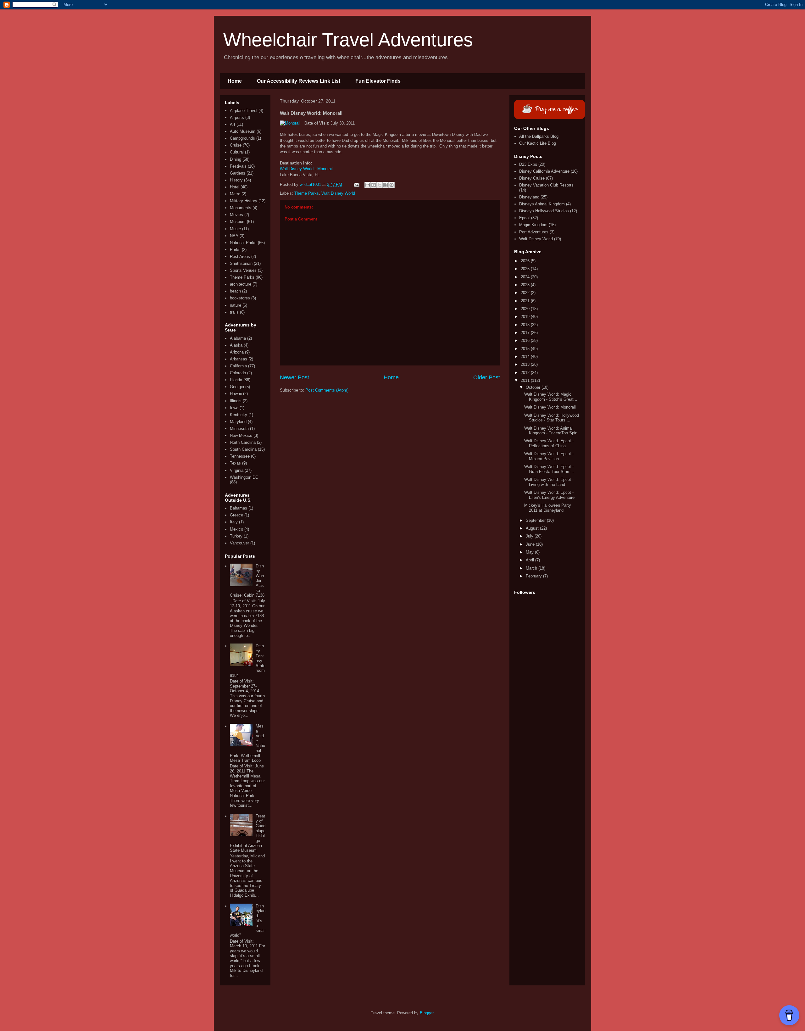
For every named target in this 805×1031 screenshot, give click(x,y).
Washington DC (244, 477)
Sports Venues (243, 270)
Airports (237, 117)
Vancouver (239, 543)
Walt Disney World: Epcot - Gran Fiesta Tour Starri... (549, 469)
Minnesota (239, 428)
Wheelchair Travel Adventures (348, 39)
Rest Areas (240, 256)
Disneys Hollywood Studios (544, 211)
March (532, 568)
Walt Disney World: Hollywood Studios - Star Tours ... (551, 418)
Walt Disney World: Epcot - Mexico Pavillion (549, 456)
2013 (526, 364)
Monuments (240, 207)
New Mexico (241, 435)
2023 (526, 284)
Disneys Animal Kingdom (542, 204)
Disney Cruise (532, 178)
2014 (526, 356)
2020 (526, 308)
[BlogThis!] (373, 185)
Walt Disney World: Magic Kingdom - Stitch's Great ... (551, 397)
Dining (235, 159)
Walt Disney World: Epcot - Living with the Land (549, 482)
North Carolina (243, 442)
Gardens (237, 173)
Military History (243, 200)
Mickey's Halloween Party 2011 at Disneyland (547, 508)
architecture (240, 284)
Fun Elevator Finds (378, 81)
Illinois (236, 400)
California (238, 366)
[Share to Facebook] (385, 185)
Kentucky (238, 414)
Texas (235, 463)
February (534, 576)
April (530, 560)
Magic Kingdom (533, 224)
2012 (526, 372)
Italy (234, 522)
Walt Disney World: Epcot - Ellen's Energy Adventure (549, 495)
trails (234, 312)
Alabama (238, 338)
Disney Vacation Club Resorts (546, 185)
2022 (526, 292)
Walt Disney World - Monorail (306, 168)
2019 (526, 316)
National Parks (243, 242)
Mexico (236, 529)
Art (232, 124)
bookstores (240, 298)
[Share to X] (379, 185)
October (533, 387)
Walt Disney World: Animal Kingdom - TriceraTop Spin (550, 431)
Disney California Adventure (544, 171)
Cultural (237, 152)
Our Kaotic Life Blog (537, 143)
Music (235, 228)
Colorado (238, 373)
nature (235, 305)
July (530, 536)
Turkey (236, 536)
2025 (526, 268)
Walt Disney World (338, 193)
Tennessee (240, 456)
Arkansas (238, 359)
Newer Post (294, 377)
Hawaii (236, 393)
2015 (526, 348)
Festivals (238, 166)
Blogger (426, 1013)
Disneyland (529, 197)
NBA (234, 235)
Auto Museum (242, 131)
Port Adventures (533, 232)
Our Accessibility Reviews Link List (298, 81)
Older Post (486, 377)
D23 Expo (528, 164)
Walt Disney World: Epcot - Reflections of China (549, 443)
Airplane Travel (243, 110)
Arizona (237, 352)
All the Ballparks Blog (538, 136)
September (536, 520)
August (533, 528)
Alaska (236, 345)
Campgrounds (242, 138)
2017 (526, 332)
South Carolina (243, 449)
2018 (526, 324)
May (530, 552)
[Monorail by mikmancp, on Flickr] (290, 123)
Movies (236, 214)
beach (235, 291)
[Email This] (367, 185)
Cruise (236, 145)
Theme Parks (306, 193)
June (531, 544)
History (236, 180)
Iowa (234, 407)
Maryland (238, 421)
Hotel (234, 187)
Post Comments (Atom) (326, 390)
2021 (526, 300)
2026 (526, 261)
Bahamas (238, 508)
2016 (526, 340)
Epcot (524, 217)
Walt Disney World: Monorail (550, 407)
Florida (236, 379)
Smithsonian (241, 263)
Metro (235, 194)
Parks (235, 249)
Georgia (237, 386)
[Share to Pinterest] (391, 185)
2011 (526, 380)
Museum (238, 221)
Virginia (236, 470)
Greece (236, 515)
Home (235, 81)
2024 (526, 277)
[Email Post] (356, 184)
